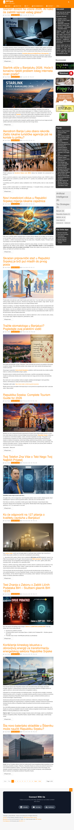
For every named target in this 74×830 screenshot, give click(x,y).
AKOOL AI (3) (60, 217)
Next (35, 781)
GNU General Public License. (30, 817)
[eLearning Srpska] (65, 108)
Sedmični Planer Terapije (62, 241)
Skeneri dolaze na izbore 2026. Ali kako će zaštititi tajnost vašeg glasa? (28, 10)
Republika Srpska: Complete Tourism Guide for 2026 (26, 396)
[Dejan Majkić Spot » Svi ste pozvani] (9, 2)
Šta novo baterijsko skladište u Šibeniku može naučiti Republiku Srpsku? (28, 727)
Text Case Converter (63, 234)
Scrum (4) (60, 210)
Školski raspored (62, 239)
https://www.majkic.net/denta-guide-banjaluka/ (27, 384)
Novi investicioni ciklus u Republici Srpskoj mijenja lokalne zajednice (25, 199)
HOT (27, 6)
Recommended (38, 6)
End (40, 781)
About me (18, 6)
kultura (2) (67, 223)
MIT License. (39, 819)
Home (9, 6)
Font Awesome (6, 821)
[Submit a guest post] (65, 81)
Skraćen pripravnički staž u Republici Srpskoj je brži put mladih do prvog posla (26, 261)
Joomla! (5, 817)
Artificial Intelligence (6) (62, 197)
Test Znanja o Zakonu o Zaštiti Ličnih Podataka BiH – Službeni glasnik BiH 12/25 (26, 587)
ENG (58, 6)
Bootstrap (5, 819)
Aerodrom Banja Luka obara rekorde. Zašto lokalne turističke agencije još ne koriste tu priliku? (27, 134)
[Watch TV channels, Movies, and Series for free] (65, 89)
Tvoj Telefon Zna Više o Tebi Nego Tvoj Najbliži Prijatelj (27, 458)
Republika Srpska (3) (63, 214)
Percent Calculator (62, 233)
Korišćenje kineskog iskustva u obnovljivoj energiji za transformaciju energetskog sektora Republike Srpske (27, 648)
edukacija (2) (59, 223)
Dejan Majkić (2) (60, 220)
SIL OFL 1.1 (22, 821)
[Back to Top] (70, 790)
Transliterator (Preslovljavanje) (62, 237)
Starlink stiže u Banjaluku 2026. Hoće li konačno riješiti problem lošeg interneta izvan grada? (28, 70)
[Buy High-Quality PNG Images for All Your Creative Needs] (63, 117)
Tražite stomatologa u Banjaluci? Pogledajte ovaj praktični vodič (23, 327)
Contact (50, 6)
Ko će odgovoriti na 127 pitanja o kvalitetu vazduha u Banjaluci (24, 516)
